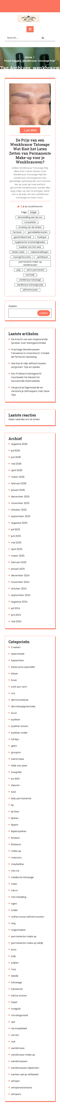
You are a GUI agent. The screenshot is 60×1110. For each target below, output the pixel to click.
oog (13, 923)
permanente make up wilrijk (27, 943)
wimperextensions (21, 1087)
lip (12, 805)
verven (15, 1035)
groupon (16, 752)
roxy (13, 969)
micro (14, 890)
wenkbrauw (17, 1048)
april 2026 (16, 470)
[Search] (43, 38)
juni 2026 (16, 457)
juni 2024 (16, 615)
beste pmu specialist (23, 667)
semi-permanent (35, 269)
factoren (17, 232)
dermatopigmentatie (23, 706)
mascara (16, 857)
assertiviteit (17, 654)
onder (14, 910)
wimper (15, 1081)
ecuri (14, 713)
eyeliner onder (19, 732)
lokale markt (18, 252)
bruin (14, 680)
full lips (15, 739)
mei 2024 (16, 621)
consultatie (30, 222)
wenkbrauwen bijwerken (25, 1068)
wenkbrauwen (19, 1061)
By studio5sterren (34, 206)
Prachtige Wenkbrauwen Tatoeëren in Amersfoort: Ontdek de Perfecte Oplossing (30, 353)
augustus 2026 (19, 444)
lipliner (15, 818)
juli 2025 (15, 529)
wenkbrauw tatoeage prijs (30, 284)
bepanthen (17, 660)
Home (28, 57)
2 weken (16, 647)
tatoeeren (17, 989)
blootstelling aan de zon (30, 217)
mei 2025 (16, 542)
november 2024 (20, 582)
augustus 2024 (19, 601)
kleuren (15, 785)
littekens (16, 844)
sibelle (14, 976)
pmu (13, 949)
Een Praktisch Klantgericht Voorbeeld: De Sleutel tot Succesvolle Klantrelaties (26, 377)
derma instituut (20, 700)
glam (14, 746)
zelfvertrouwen (30, 289)
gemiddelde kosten (37, 232)
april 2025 (16, 549)
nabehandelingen (39, 252)
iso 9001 (15, 778)
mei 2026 (16, 463)
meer (14, 884)
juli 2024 (15, 608)
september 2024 (20, 595)
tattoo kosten (19, 995)
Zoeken (12, 306)
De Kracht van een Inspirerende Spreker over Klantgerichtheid (29, 341)
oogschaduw (18, 930)
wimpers (16, 1094)
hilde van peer (19, 765)
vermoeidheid (19, 1028)
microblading (18, 897)
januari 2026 (18, 490)
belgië (33, 212)
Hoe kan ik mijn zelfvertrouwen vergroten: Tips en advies (28, 365)
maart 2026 (17, 477)
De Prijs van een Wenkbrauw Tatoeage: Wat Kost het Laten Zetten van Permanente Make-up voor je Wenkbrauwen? (30, 151)
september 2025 (20, 516)
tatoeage (16, 982)
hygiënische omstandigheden (30, 242)
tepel (14, 1002)
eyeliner (15, 719)
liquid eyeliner (19, 831)
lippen (14, 824)
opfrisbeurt (42, 257)
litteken (15, 838)
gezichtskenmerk (22, 237)
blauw (14, 673)
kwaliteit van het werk (30, 247)
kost (13, 792)
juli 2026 (15, 450)
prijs (19, 269)
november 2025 (20, 503)
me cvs (15, 870)
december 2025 (20, 496)
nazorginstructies (22, 257)
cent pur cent (19, 686)
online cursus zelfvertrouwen (27, 916)
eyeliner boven (19, 726)
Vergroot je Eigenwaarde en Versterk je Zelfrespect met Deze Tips (30, 391)
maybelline (17, 864)
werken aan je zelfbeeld (24, 1074)
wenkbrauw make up (23, 1054)
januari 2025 (18, 569)
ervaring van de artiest (30, 227)
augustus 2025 (19, 523)
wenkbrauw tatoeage (30, 279)
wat (13, 1041)
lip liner (15, 811)
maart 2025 (17, 555)
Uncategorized (19, 1015)
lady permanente (21, 798)
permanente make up (23, 936)
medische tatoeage (22, 877)
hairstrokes (17, 759)
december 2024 (20, 575)
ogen (14, 903)
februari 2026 (18, 483)
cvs (13, 693)
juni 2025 (16, 536)
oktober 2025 (19, 509)
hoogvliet (16, 772)
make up (16, 851)
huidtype (41, 237)
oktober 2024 (19, 588)
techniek (30, 274)
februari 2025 (18, 562)
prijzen (15, 962)
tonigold (15, 1008)
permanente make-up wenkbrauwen (30, 263)
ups (13, 1022)
